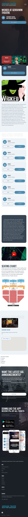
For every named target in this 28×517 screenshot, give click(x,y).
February (3, 361)
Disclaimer (8, 515)
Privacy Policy (4, 515)
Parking (3, 482)
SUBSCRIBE (14, 394)
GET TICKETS (14, 22)
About (3, 478)
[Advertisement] (14, 38)
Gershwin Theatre (5, 356)
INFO (8, 146)
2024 (2, 360)
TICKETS (20, 146)
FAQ (2, 470)
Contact (3, 468)
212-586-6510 (5, 499)
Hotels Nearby (4, 472)
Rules (3, 480)
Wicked (3, 489)
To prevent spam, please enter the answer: (18, 382)
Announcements (5, 466)
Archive (3, 358)
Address (3, 484)
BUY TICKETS (14, 73)
